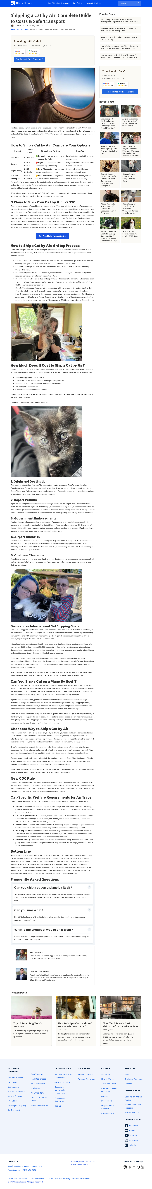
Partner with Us (132, 1112)
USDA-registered (76, 513)
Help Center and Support (108, 1107)
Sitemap (128, 1084)
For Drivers (78, 3)
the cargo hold (62, 212)
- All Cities (12, 1082)
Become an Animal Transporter (63, 1076)
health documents (33, 861)
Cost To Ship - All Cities (39, 1099)
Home (13, 29)
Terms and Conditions (17, 1178)
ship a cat (17, 128)
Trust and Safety (108, 1084)
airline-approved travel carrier (31, 377)
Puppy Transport (85, 1074)
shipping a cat (27, 630)
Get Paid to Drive (62, 1082)
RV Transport (14, 1110)
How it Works (107, 1079)
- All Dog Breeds (38, 1079)
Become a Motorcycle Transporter (60, 1090)
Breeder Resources (86, 1079)
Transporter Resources (60, 1099)
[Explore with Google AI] (130, 1167)
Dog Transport (37, 1074)
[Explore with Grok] (138, 1167)
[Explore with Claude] (142, 1167)
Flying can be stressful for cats (24, 801)
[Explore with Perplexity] (134, 1167)
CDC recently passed (23, 782)
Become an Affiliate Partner (133, 1098)
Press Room (106, 1101)
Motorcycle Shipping (17, 1105)
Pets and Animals (15, 1078)
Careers (104, 1096)
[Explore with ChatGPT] (126, 1167)
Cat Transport (14, 1087)
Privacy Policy (37, 1178)
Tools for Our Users (134, 1079)
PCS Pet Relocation (16, 1091)
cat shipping (36, 206)
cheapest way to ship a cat (25, 733)
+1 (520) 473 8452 (28, 1170)
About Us (105, 1074)
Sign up (58, 1106)
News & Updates (94, 3)
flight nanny (76, 215)
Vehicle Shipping (15, 1096)
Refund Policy (107, 1113)
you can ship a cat (22, 685)
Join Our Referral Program (133, 1106)
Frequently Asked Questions (109, 1090)
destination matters (51, 485)
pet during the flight (84, 288)
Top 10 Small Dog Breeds (28, 1023)
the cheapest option (65, 769)
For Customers (22, 29)
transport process (47, 249)
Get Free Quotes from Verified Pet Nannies (29, 402)
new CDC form (62, 300)
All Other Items (38, 1093)
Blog (127, 1074)
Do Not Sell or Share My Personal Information (69, 1178)
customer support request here (28, 1166)
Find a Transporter (39, 1105)
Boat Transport (38, 1083)
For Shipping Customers (59, 3)
